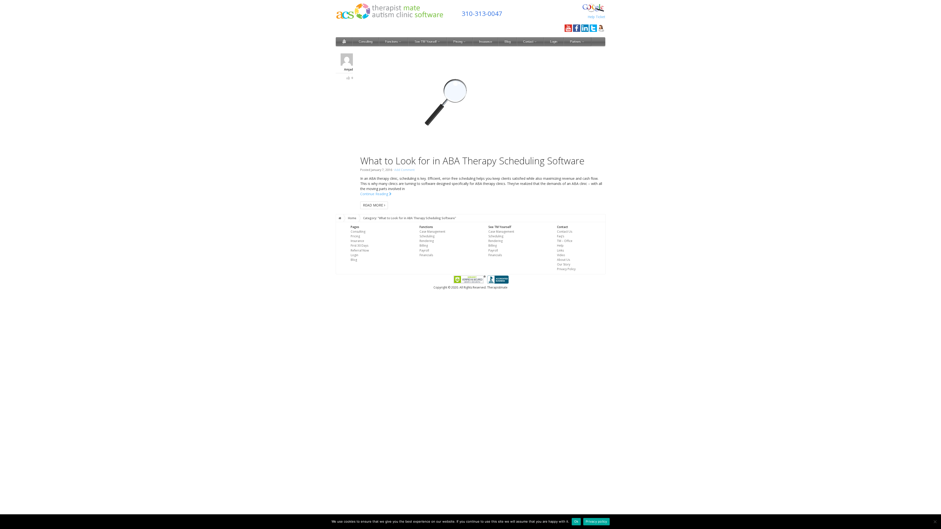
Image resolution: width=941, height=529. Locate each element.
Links (560, 250)
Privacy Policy (566, 269)
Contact (528, 41)
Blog (507, 41)
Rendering (427, 241)
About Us (563, 260)
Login (553, 41)
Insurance (485, 41)
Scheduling (427, 236)
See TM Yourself (426, 41)
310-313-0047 (482, 13)
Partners (575, 41)
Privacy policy (596, 521)
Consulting (365, 41)
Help (560, 245)
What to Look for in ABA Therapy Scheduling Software (472, 160)
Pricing (457, 41)
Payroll (424, 250)
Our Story (563, 264)
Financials (426, 255)
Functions (391, 41)
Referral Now (360, 250)
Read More (373, 205)
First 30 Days (359, 245)
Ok (576, 521)
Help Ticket (596, 16)
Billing (424, 245)
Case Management (432, 231)
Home (352, 218)
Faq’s (560, 236)
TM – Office (564, 241)
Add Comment (404, 170)
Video (561, 255)
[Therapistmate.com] (344, 41)
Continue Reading (374, 194)
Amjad (348, 69)
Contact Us (564, 231)
